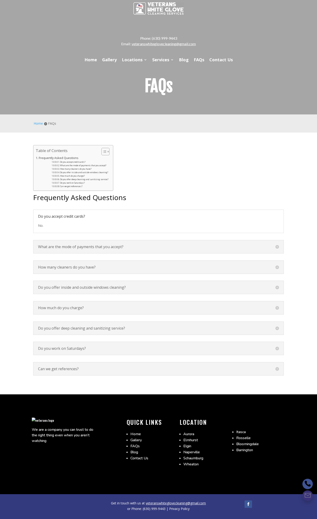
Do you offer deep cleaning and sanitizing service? (84, 179)
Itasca (241, 432)
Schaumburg (193, 458)
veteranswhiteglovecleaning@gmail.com (164, 44)
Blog (184, 60)
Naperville (191, 452)
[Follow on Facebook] (248, 504)
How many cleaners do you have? (75, 169)
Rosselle (243, 438)
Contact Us (221, 60)
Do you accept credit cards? (72, 162)
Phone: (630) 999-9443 (158, 38)
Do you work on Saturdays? (72, 183)
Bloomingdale (247, 444)
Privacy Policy (179, 508)
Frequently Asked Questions (58, 158)
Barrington (244, 450)
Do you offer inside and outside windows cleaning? (84, 172)
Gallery (109, 60)
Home (90, 60)
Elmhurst (190, 440)
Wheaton (191, 464)
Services (160, 60)
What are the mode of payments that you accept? (83, 165)
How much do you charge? (72, 176)
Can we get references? (71, 186)
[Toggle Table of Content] (103, 152)
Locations (132, 60)
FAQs (199, 60)
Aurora (188, 434)
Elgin (187, 446)
